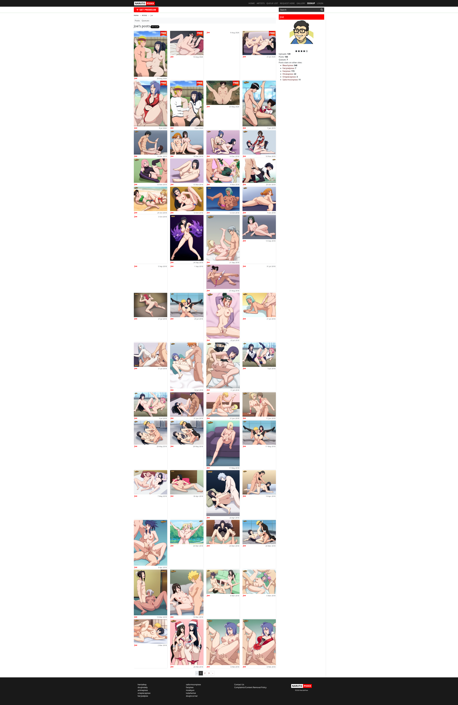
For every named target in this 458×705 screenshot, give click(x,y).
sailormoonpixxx (193, 684)
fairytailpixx (143, 696)
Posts (137, 20)
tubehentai (191, 693)
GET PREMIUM (147, 9)
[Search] (321, 10)
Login (320, 3)
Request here (287, 3)
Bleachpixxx (288, 65)
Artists (261, 3)
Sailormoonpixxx (290, 79)
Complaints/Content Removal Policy (250, 687)
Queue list (272, 3)
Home (252, 3)
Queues (145, 20)
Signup (311, 3)
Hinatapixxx (288, 74)
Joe (135, 78)
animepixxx (143, 690)
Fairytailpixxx (288, 68)
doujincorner (192, 696)
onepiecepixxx (144, 693)
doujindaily (143, 687)
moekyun (190, 690)
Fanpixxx (286, 71)
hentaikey (142, 684)
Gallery (301, 3)
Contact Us (239, 684)
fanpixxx (189, 687)
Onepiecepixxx (289, 77)
